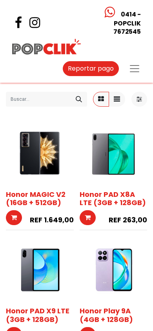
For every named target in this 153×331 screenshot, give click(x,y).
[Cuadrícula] (101, 99)
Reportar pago (91, 68)
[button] (14, 217)
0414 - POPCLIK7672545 (127, 23)
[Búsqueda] (79, 99)
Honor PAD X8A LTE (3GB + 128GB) (113, 198)
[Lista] (117, 99)
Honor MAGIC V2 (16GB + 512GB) (36, 198)
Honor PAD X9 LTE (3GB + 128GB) (37, 315)
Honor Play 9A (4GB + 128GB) (106, 315)
